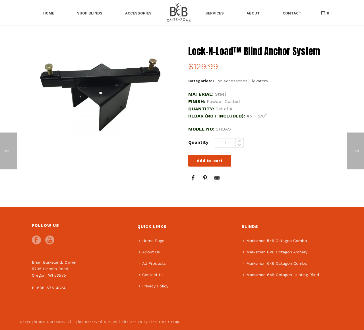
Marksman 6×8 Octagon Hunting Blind (282, 274)
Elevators (259, 81)
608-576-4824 (51, 287)
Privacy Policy (155, 286)
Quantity (198, 142)
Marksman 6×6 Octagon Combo (276, 263)
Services (214, 13)
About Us (151, 252)
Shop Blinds (89, 13)
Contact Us (153, 274)
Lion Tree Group (164, 322)
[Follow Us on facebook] (36, 240)
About (253, 13)
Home (48, 13)
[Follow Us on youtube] (49, 240)
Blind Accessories (230, 81)
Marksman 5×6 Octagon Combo (276, 240)
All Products (154, 263)
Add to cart (210, 160)
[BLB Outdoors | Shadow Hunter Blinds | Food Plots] (178, 13)
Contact (292, 13)
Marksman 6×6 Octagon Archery (276, 252)
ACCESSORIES (138, 13)
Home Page (153, 240)
